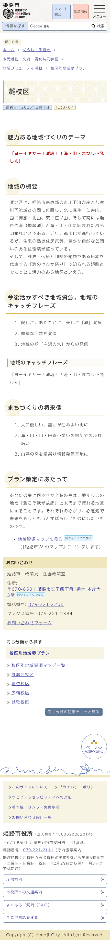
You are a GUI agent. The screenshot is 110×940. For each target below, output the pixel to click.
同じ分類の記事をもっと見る (74, 712)
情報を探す (15, 26)
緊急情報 (80, 11)
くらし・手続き (37, 50)
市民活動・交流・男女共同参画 (30, 59)
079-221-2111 (38, 850)
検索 (100, 26)
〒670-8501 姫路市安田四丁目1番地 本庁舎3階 (54, 592)
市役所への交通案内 (24, 892)
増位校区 (20, 684)
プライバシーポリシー (78, 787)
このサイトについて (30, 787)
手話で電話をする (22, 918)
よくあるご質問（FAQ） (29, 905)
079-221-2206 (46, 604)
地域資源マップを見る (55, 539)
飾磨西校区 (23, 674)
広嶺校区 (20, 693)
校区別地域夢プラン (68, 68)
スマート (61, 11)
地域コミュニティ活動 (22, 68)
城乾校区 (20, 702)
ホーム (9, 50)
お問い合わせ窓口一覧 (32, 817)
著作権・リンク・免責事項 (36, 807)
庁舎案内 (14, 879)
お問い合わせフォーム (29, 623)
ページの (94, 749)
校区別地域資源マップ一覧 (38, 665)
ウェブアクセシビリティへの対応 (42, 797)
